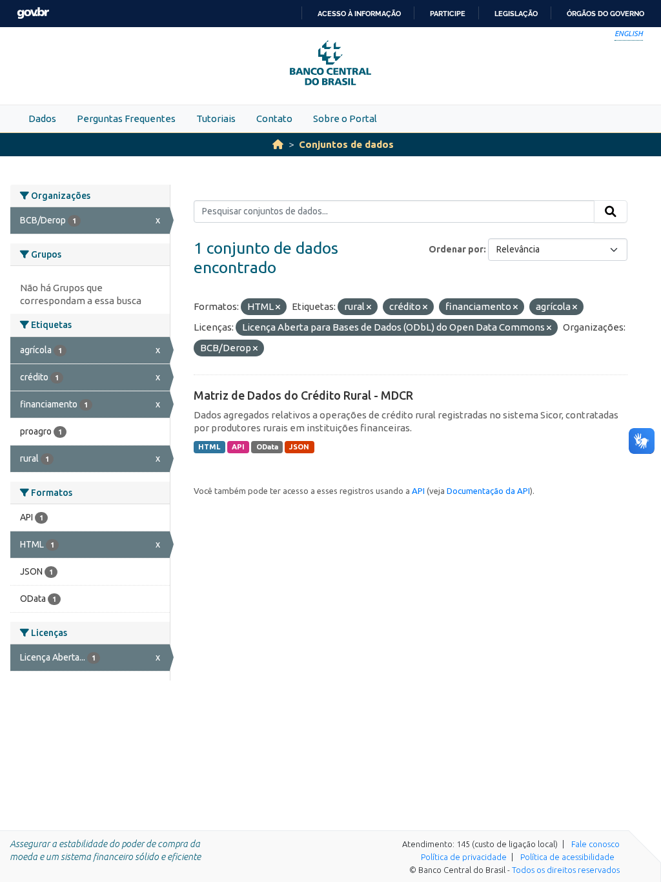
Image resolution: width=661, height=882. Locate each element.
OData (267, 447)
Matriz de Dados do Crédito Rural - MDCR (303, 395)
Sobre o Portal (345, 118)
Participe (447, 13)
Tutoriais (216, 118)
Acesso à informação (359, 13)
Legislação (516, 13)
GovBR (33, 13)
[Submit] (610, 211)
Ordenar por (456, 249)
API (238, 447)
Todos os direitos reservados (566, 869)
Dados (42, 118)
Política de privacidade (464, 856)
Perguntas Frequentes (126, 118)
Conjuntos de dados (346, 144)
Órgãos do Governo (605, 13)
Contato (274, 118)
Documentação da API (488, 490)
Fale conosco (595, 843)
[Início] (277, 144)
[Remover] (278, 307)
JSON (299, 447)
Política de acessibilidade (567, 856)
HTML (209, 447)
